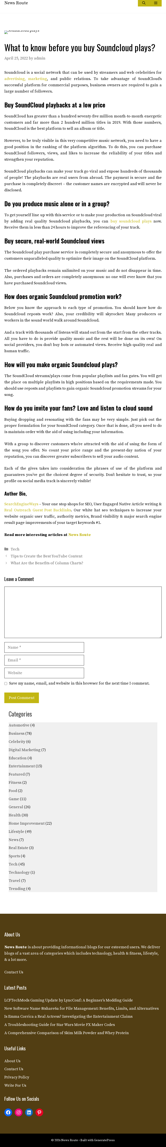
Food (13, 790)
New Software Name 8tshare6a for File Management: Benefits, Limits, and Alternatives (81, 1008)
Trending (17, 888)
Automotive (19, 725)
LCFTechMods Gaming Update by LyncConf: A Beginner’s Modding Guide (68, 1000)
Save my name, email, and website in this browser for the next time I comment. (79, 683)
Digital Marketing (24, 749)
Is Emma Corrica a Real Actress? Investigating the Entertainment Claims (68, 1016)
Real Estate (18, 847)
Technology (19, 872)
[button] (144, 3)
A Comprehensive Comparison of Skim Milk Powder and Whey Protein (66, 1032)
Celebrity (17, 741)
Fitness (15, 782)
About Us (12, 1061)
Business (16, 733)
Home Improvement (27, 823)
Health (15, 815)
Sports (14, 856)
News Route (16, 3)
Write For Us (15, 1085)
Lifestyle (16, 831)
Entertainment (22, 766)
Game (14, 799)
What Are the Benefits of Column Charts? (47, 563)
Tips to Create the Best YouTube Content (46, 556)
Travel (14, 880)
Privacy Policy (16, 1077)
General (16, 807)
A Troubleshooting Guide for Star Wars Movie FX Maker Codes (59, 1024)
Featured (17, 774)
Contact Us (13, 972)
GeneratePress (104, 1140)
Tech (15, 549)
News (13, 839)
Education (18, 758)
